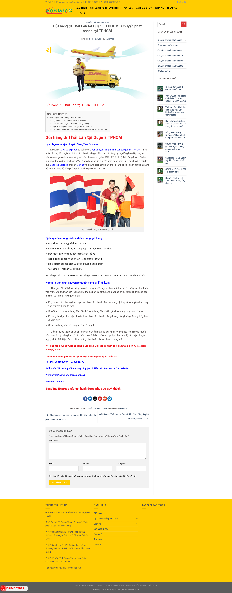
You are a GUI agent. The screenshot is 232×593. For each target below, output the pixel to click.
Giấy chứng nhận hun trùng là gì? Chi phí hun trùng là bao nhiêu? (175, 123)
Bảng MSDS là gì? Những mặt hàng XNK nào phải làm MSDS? (175, 135)
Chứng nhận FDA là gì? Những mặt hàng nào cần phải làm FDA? (174, 148)
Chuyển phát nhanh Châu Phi (170, 60)
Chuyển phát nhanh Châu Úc (170, 66)
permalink (123, 408)
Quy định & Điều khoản (136, 585)
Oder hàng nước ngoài (167, 45)
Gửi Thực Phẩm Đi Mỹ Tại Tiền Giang (175, 170)
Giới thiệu (81, 8)
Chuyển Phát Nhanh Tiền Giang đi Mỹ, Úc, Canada (175, 180)
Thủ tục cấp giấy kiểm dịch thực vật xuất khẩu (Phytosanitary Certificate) (175, 111)
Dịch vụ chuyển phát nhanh (104, 8)
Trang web (121, 463)
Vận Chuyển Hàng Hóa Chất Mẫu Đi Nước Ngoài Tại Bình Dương (175, 98)
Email (86, 463)
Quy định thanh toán (114, 585)
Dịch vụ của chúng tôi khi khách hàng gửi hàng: (71, 123)
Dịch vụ (128, 8)
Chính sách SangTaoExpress (88, 585)
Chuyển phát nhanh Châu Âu (170, 55)
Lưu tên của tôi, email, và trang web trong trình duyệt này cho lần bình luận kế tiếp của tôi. (95, 476)
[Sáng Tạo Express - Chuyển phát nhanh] (59, 10)
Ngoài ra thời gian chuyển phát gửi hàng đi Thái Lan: (73, 126)
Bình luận (54, 440)
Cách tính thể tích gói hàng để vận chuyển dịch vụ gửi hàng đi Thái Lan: (80, 129)
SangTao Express (68, 149)
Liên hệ (81, 13)
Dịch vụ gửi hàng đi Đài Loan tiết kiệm (174, 88)
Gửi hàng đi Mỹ (144, 8)
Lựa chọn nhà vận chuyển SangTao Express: (69, 121)
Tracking (172, 8)
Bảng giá (159, 8)
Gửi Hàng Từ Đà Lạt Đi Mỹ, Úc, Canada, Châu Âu (175, 160)
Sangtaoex (110, 39)
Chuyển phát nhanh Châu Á (97, 22)
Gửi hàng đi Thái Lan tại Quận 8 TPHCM (66, 117)
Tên (51, 463)
